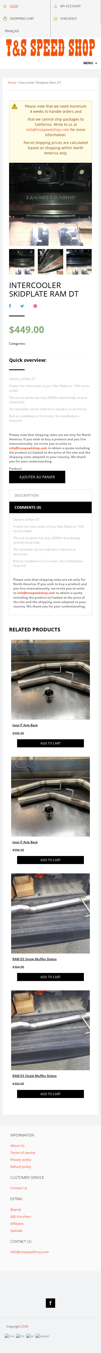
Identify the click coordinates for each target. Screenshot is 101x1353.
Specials (16, 1230)
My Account (70, 6)
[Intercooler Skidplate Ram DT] (21, 261)
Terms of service (22, 1152)
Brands (15, 1209)
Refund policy (20, 1166)
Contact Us (18, 1188)
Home (12, 82)
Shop (14, 6)
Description (27, 495)
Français (12, 31)
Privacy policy (20, 1159)
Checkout (68, 18)
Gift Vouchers (20, 1216)
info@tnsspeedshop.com (47, 129)
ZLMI (24, 1326)
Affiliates (17, 1223)
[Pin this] (37, 306)
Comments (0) (28, 507)
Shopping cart (22, 18)
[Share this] (12, 306)
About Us (17, 1145)
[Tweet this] (25, 306)
